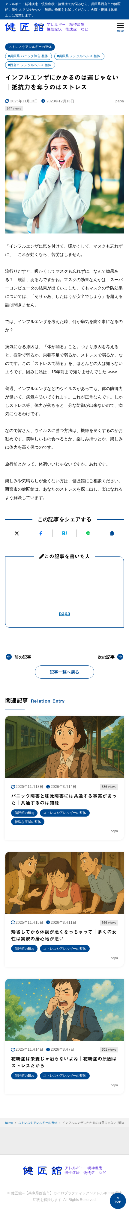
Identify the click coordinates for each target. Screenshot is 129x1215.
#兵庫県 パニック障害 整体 (28, 56)
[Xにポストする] (16, 533)
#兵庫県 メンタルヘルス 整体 (78, 56)
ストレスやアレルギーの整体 (30, 46)
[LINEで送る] (88, 533)
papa (64, 613)
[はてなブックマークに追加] (64, 533)
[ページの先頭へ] (118, 1201)
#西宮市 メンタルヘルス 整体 (29, 65)
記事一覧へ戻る (64, 672)
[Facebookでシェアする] (40, 533)
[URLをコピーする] (112, 533)
